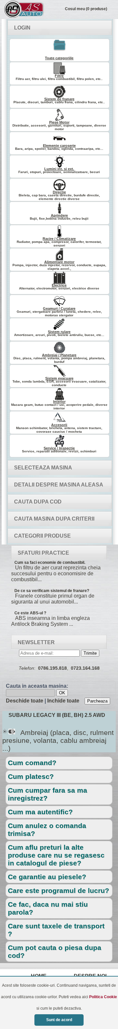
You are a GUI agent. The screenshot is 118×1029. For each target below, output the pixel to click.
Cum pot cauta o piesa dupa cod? (54, 951)
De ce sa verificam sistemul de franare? (51, 590)
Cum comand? (32, 762)
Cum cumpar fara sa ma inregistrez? (47, 794)
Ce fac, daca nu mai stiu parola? (48, 908)
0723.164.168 (85, 668)
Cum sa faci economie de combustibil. (49, 562)
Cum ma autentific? (40, 812)
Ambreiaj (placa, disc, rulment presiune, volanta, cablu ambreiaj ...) (58, 740)
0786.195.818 (52, 668)
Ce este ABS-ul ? (30, 613)
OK (62, 692)
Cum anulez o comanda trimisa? (47, 829)
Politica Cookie (103, 997)
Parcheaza (97, 701)
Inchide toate (63, 700)
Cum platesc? (31, 776)
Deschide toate (24, 700)
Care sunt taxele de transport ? (56, 930)
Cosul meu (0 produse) (86, 9)
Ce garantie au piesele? (47, 877)
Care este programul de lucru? (58, 890)
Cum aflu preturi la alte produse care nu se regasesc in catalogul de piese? (56, 855)
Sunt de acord (59, 1020)
